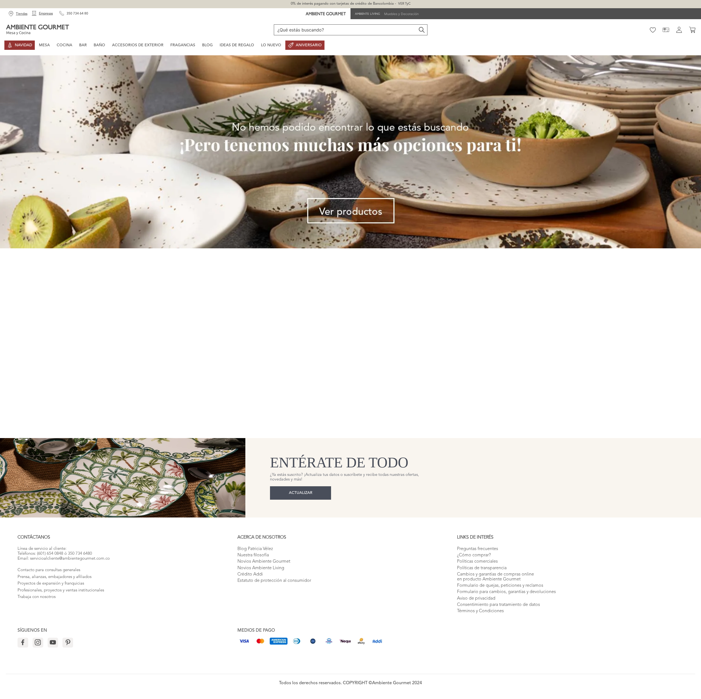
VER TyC (404, 3)
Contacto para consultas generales (49, 570)
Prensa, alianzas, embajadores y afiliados (54, 577)
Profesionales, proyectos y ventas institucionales (61, 590)
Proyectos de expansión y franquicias (51, 584)
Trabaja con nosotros (37, 597)
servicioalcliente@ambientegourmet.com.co (70, 559)
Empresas (46, 13)
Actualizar (300, 493)
